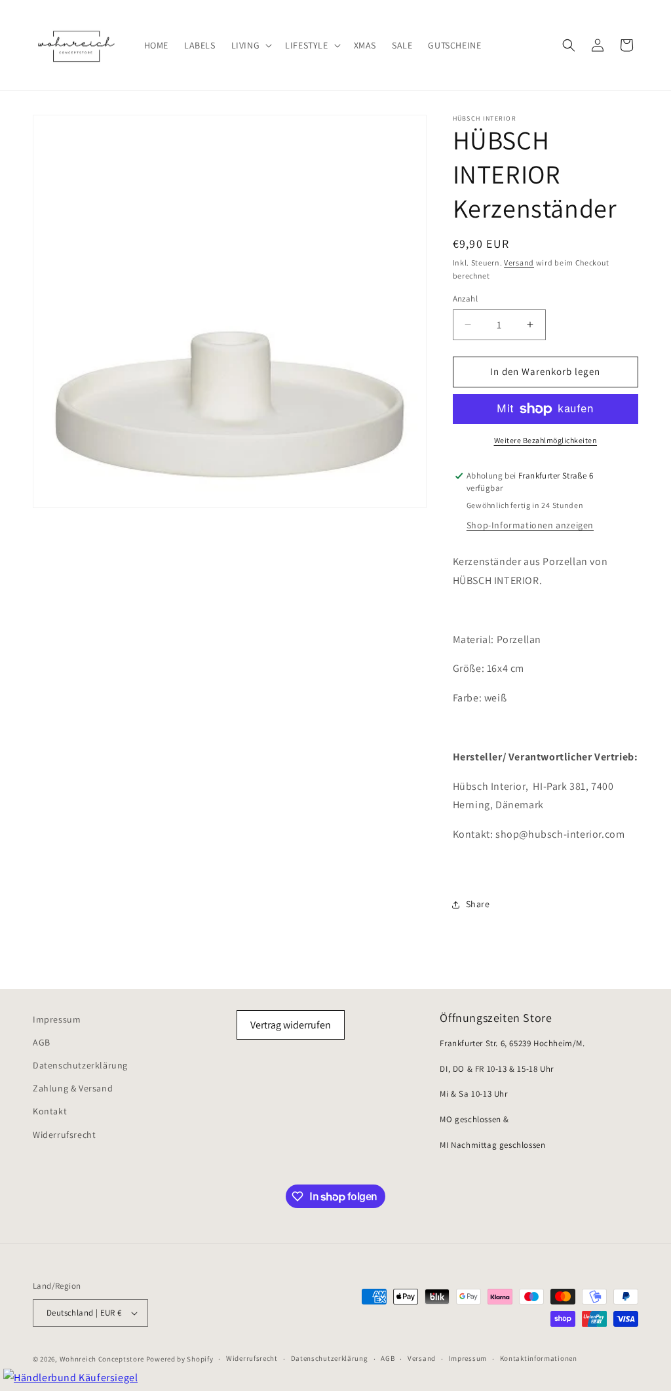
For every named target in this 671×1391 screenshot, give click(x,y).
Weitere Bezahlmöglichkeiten (546, 440)
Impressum (57, 1019)
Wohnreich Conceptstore (102, 1358)
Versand (519, 262)
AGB (41, 1042)
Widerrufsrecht (64, 1135)
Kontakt (50, 1111)
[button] (250, 45)
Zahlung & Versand (73, 1088)
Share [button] (478, 904)
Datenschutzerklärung (80, 1065)
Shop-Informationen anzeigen (530, 525)
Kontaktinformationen (538, 1358)
